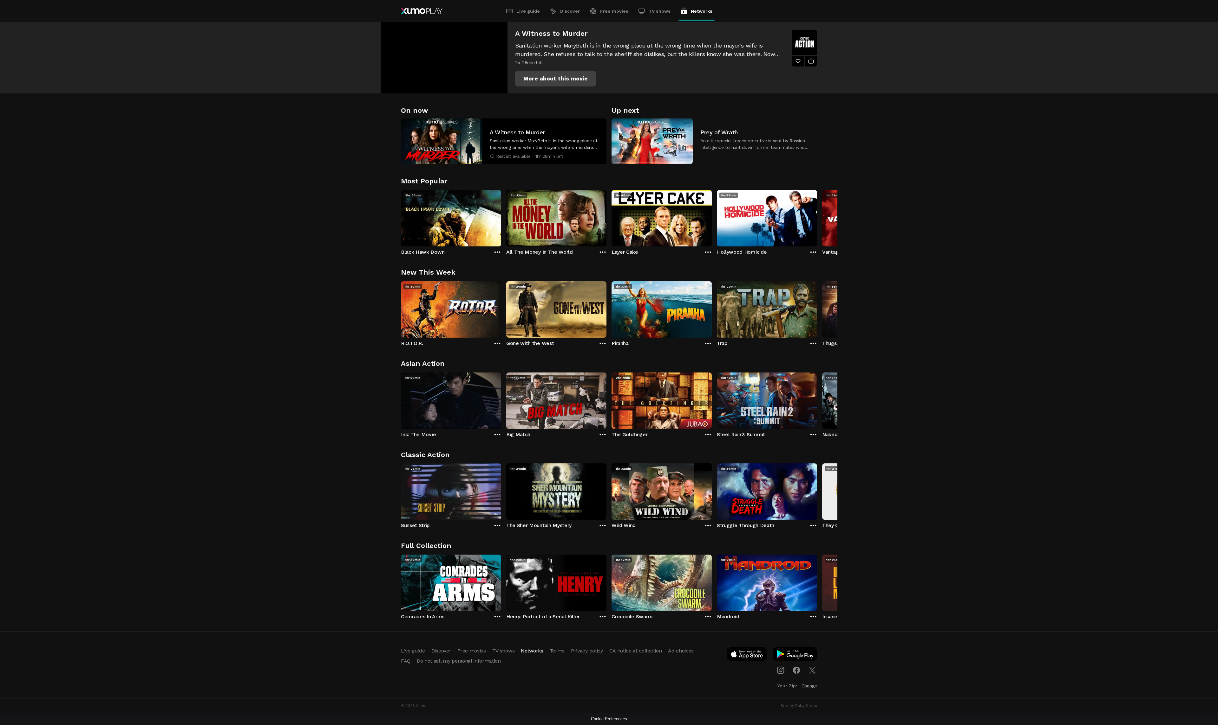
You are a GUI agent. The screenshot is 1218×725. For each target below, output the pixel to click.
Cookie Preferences (609, 718)
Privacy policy (587, 651)
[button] (555, 78)
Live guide (528, 11)
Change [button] (809, 685)
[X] (812, 670)
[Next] (817, 216)
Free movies (614, 11)
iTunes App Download (747, 655)
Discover (570, 11)
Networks (701, 11)
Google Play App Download (795, 655)
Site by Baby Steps (799, 705)
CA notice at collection (635, 651)
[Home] (421, 11)
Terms (557, 651)
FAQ (405, 661)
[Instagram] (780, 670)
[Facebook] (796, 670)
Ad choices (681, 651)
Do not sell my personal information (459, 661)
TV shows (660, 11)
